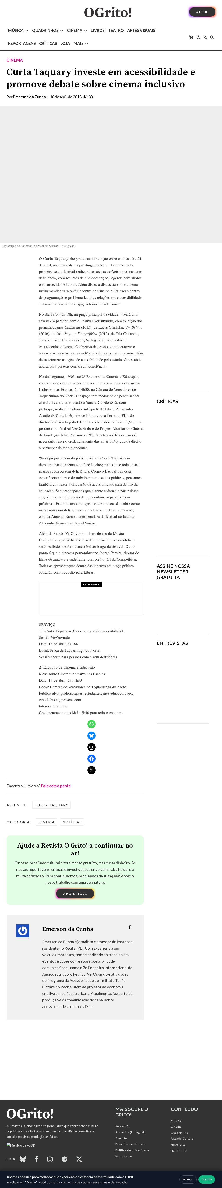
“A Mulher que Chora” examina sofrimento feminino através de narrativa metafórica (191, 527)
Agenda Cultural (182, 1138)
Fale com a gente (56, 785)
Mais (78, 43)
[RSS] (205, 37)
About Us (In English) (130, 1132)
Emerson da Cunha (29, 96)
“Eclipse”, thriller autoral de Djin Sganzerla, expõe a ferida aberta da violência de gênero (194, 472)
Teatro (116, 30)
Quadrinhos (45, 30)
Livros (98, 30)
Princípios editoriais (130, 1144)
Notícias (72, 822)
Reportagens (22, 43)
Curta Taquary (51, 805)
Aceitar (207, 1179)
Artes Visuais (141, 30)
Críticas (48, 43)
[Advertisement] (183, 320)
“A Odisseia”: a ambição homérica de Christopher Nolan (193, 425)
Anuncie (121, 1138)
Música (16, 30)
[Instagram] (198, 37)
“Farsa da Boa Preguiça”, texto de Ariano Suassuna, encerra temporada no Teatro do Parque (103, 602)
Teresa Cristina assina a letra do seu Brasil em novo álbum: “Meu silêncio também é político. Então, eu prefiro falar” (182, 701)
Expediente (123, 1156)
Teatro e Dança (87, 589)
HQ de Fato (179, 1150)
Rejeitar (188, 1179)
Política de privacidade (132, 1150)
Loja (65, 43)
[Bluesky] (191, 37)
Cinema (74, 30)
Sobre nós (122, 1126)
